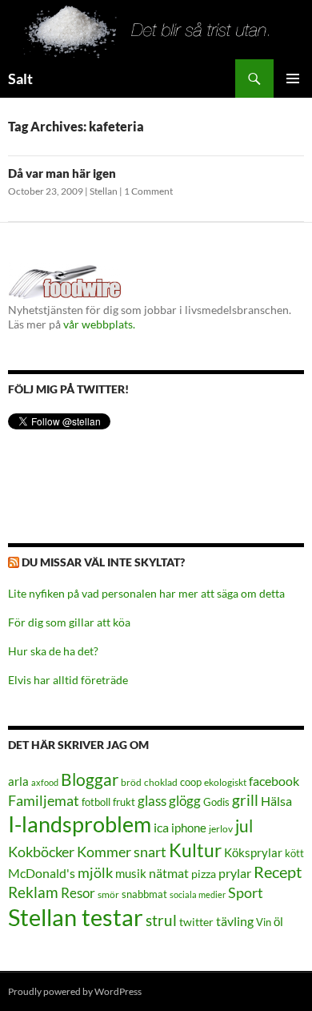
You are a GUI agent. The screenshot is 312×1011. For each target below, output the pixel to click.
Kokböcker (41, 851)
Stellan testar (75, 917)
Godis (216, 802)
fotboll (96, 802)
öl (278, 921)
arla (18, 781)
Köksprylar (253, 852)
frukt (124, 802)
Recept (278, 872)
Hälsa (276, 801)
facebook (274, 780)
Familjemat (43, 800)
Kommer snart (121, 852)
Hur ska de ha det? (53, 651)
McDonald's (41, 873)
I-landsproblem (79, 824)
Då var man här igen (62, 173)
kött (294, 854)
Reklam (33, 892)
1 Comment (148, 191)
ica (161, 827)
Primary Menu (293, 78)
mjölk (95, 872)
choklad (161, 782)
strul (161, 920)
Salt (20, 78)
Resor (78, 892)
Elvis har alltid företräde (68, 680)
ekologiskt (225, 782)
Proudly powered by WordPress (75, 991)
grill (245, 800)
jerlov (221, 829)
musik (130, 873)
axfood (44, 782)
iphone (188, 827)
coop (191, 781)
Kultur (195, 850)
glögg (185, 800)
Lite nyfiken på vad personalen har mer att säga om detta (146, 593)
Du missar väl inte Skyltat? (103, 562)
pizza (203, 873)
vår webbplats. (99, 324)
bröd (131, 782)
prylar (234, 872)
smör (108, 894)
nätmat (169, 873)
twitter (196, 921)
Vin (263, 922)
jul (244, 826)
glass (152, 800)
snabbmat (144, 894)
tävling (235, 921)
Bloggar (89, 779)
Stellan (104, 191)
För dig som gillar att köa (69, 622)
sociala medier (198, 894)
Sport (245, 892)
